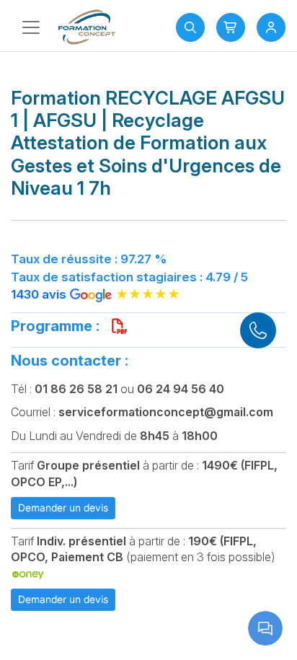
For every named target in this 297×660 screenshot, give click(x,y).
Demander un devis (63, 507)
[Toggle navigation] (31, 27)
